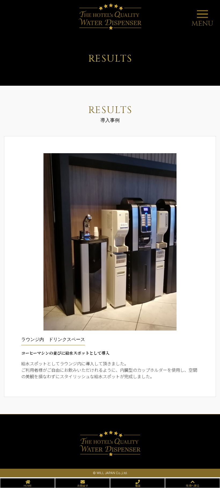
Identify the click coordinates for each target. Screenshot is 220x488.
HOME (28, 485)
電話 (137, 485)
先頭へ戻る (192, 485)
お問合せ (82, 485)
